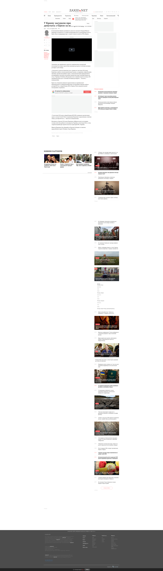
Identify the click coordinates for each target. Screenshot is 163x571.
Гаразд (88, 23)
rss (118, 11)
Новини (45, 11)
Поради (70, 18)
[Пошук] (118, 15)
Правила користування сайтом (114, 546)
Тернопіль (68, 16)
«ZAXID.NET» (52, 546)
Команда (112, 540)
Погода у (100, 285)
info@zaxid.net (57, 549)
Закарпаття (85, 16)
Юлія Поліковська (47, 37)
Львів (49, 16)
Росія (53, 136)
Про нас (112, 537)
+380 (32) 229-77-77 (51, 548)
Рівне (101, 16)
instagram (108, 11)
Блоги (53, 11)
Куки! (83, 569)
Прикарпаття (58, 16)
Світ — (45, 28)
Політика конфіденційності (114, 548)
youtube (112, 11)
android (114, 11)
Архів (84, 545)
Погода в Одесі (100, 308)
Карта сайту (85, 547)
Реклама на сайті (113, 544)
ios (116, 11)
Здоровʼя (106, 18)
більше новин (107, 488)
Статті (50, 11)
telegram (110, 11)
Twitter (103, 540)
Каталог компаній (99, 11)
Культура (99, 18)
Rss (102, 537)
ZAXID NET (79, 10)
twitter (106, 11)
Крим (58, 136)
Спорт (92, 18)
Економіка (57, 18)
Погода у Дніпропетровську (109, 308)
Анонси (84, 541)
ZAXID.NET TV (58, 11)
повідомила (62, 34)
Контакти (112, 541)
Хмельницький (111, 16)
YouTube (103, 541)
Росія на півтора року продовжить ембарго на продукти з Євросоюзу (46, 55)
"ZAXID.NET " (64, 537)
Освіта (64, 18)
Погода (98, 283)
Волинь (76, 16)
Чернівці (94, 16)
